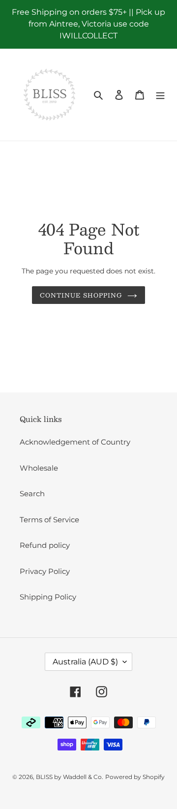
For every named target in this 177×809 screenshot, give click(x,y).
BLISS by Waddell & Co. (69, 776)
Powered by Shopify (135, 776)
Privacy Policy (45, 571)
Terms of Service (49, 519)
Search (32, 493)
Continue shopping (81, 295)
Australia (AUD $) (85, 661)
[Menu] (160, 94)
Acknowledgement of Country (75, 442)
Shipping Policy (48, 596)
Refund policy (45, 545)
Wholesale (39, 468)
